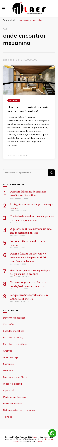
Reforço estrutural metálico (19, 410)
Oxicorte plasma (12, 383)
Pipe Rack (9, 390)
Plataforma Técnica (14, 396)
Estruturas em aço (13, 337)
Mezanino (13, 100)
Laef (34, 437)
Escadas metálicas (13, 330)
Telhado (7, 416)
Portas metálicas (13, 403)
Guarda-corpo (11, 357)
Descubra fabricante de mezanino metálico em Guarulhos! (28, 109)
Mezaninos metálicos (15, 377)
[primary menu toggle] (3, 8)
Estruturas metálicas (15, 344)
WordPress (40, 441)
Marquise (8, 363)
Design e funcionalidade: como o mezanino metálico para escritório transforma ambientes (28, 257)
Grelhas (7, 350)
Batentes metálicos (14, 317)
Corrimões (8, 324)
